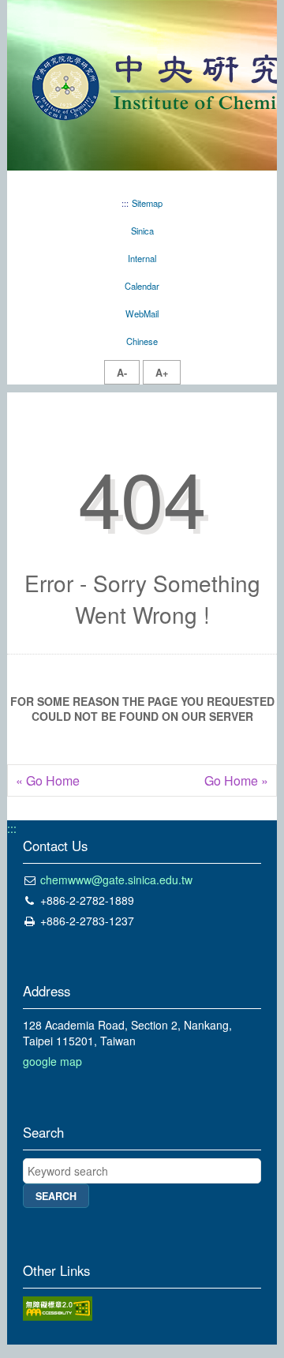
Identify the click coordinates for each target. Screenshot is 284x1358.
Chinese (142, 341)
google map (52, 1061)
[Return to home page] (142, 84)
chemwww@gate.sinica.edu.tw (116, 879)
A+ (161, 373)
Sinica (142, 230)
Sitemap (147, 203)
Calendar (142, 285)
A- (122, 373)
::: (125, 203)
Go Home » (236, 781)
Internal (142, 258)
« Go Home (48, 781)
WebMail (142, 313)
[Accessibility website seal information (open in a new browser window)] (57, 1307)
